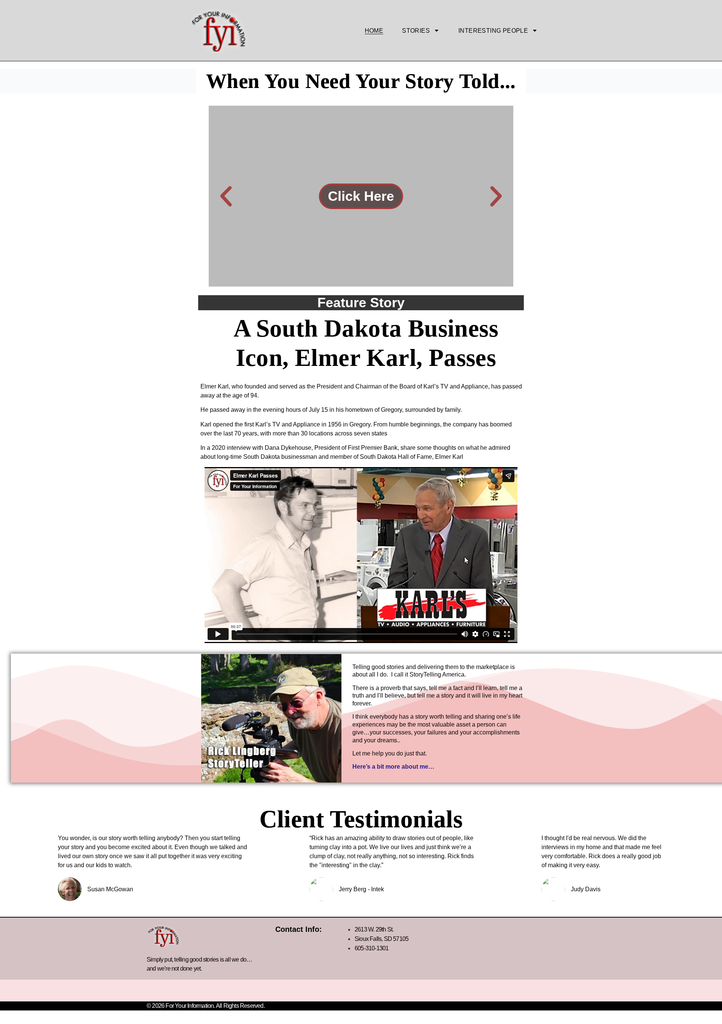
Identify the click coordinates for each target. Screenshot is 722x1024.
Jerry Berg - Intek (361, 889)
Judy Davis (586, 889)
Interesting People (493, 30)
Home (374, 30)
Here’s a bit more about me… (393, 766)
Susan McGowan (110, 889)
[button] (226, 196)
